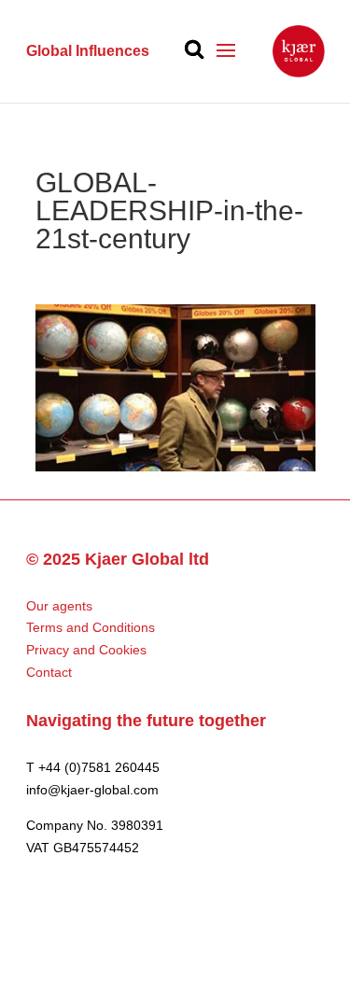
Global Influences (87, 51)
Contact (49, 672)
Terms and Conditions (90, 627)
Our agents (59, 605)
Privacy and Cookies (86, 649)
